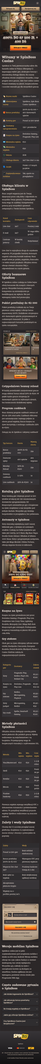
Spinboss (20, 1044)
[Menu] (37, 3)
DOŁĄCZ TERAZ (20, 48)
